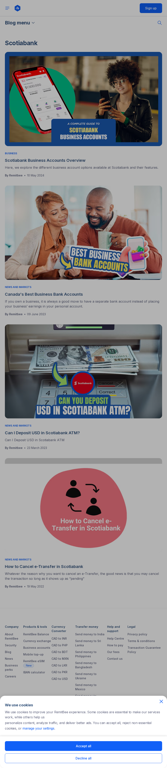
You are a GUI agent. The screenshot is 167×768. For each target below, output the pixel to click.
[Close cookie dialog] (161, 701)
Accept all (83, 746)
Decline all (83, 758)
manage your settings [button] (38, 728)
